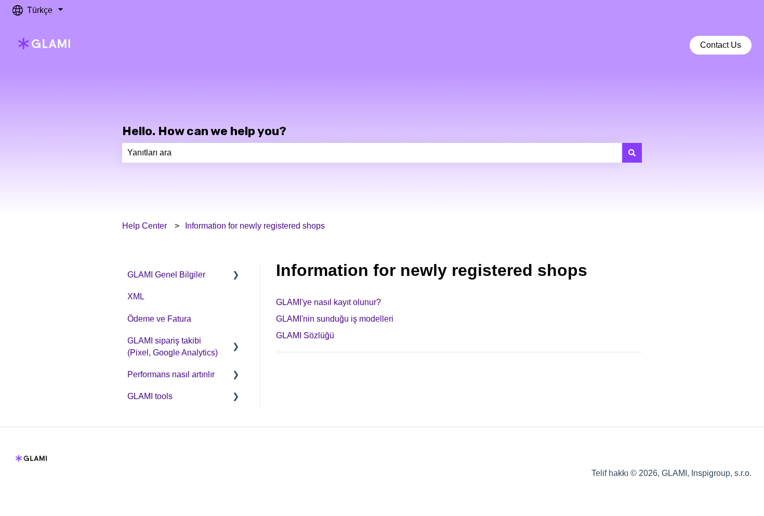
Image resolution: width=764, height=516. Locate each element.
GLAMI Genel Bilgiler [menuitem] (166, 274)
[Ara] (632, 153)
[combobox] (372, 153)
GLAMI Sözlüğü (305, 335)
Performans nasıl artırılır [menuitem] (171, 374)
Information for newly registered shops (255, 225)
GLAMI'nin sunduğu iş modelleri (334, 318)
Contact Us (720, 45)
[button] (236, 275)
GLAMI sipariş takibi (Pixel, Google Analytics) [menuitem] (172, 346)
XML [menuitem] (135, 296)
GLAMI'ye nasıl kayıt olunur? (328, 302)
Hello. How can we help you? (204, 131)
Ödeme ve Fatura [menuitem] (159, 318)
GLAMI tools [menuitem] (150, 396)
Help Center (144, 225)
